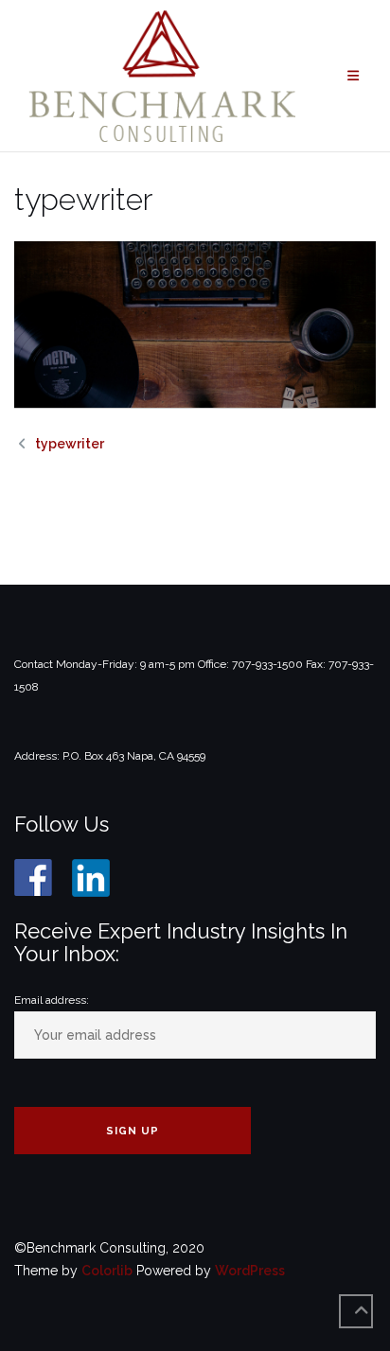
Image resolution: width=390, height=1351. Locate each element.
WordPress (250, 1270)
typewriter (69, 443)
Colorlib (107, 1270)
